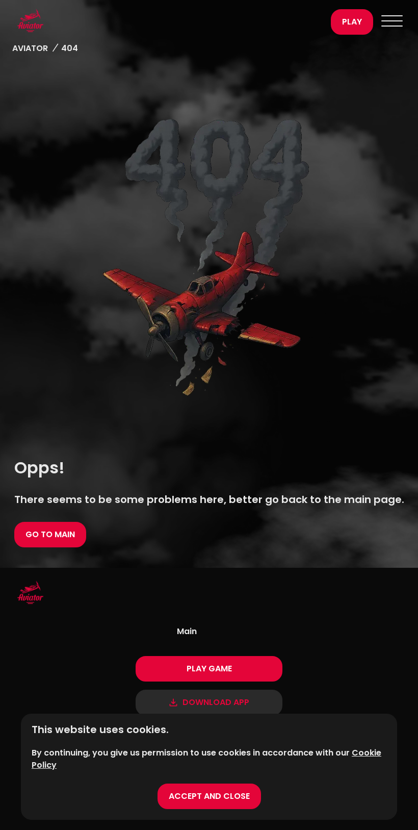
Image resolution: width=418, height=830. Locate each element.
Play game (209, 668)
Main (187, 631)
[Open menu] (392, 22)
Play (352, 22)
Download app (215, 702)
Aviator (30, 48)
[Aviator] (169, 22)
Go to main (50, 534)
